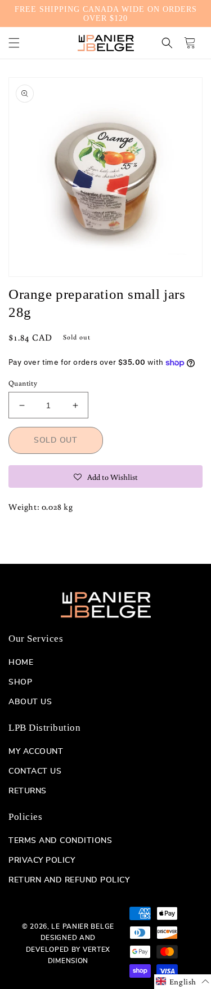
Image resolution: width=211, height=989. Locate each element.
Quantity (22, 383)
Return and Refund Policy (68, 880)
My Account (35, 752)
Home (20, 662)
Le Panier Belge (82, 926)
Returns (27, 791)
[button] (14, 42)
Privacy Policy (41, 860)
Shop (20, 682)
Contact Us (34, 771)
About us (30, 702)
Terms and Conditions (60, 841)
